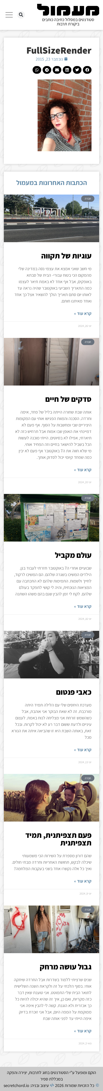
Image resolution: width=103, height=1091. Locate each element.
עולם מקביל (73, 555)
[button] (21, 15)
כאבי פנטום (74, 692)
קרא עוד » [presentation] (83, 313)
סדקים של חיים (68, 399)
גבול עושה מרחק (66, 967)
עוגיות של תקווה (66, 256)
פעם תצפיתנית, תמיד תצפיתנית (58, 839)
